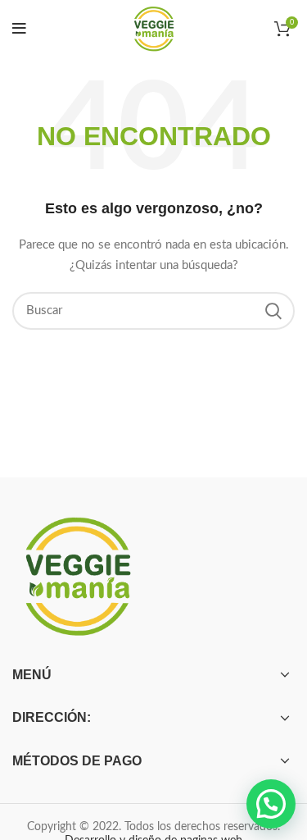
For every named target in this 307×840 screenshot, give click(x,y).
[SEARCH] (272, 311)
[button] (271, 804)
